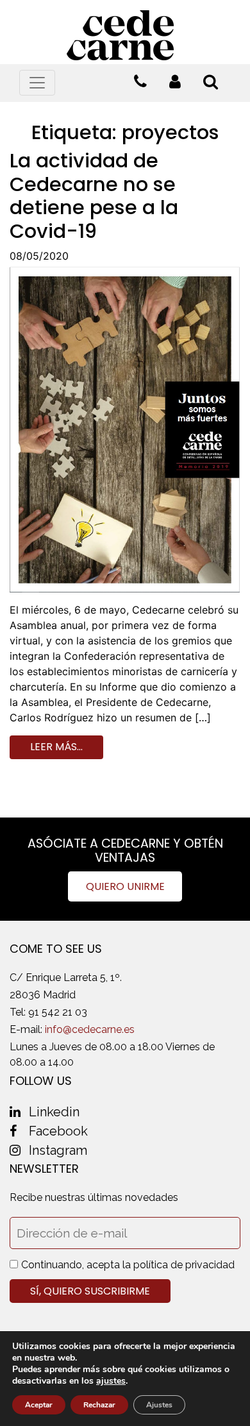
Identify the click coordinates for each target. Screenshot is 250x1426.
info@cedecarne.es (90, 1029)
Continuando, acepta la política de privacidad (128, 1265)
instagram (58, 1150)
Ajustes (159, 1405)
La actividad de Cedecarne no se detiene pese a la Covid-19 (94, 195)
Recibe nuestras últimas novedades (94, 1197)
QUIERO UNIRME (125, 886)
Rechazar (99, 1405)
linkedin (54, 1111)
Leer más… (56, 746)
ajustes (111, 1381)
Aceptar (39, 1405)
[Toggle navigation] (37, 83)
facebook (58, 1131)
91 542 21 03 (57, 1012)
